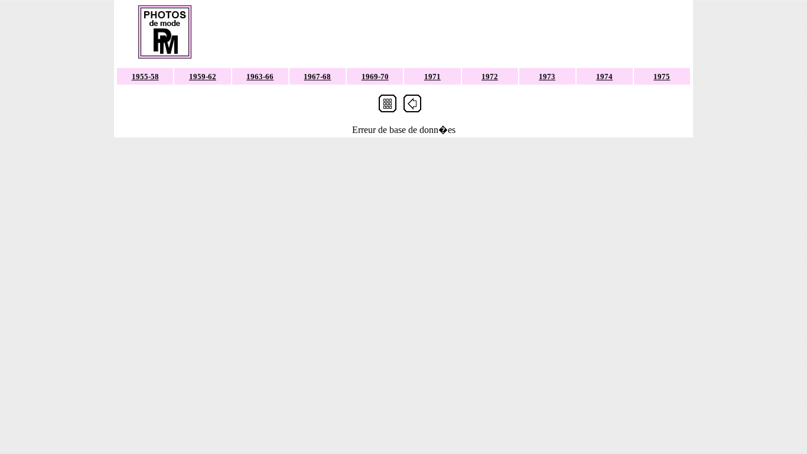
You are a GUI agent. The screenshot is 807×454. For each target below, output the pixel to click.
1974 (604, 76)
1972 (489, 76)
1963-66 (260, 76)
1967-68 (317, 76)
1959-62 (202, 76)
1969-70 (375, 76)
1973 (547, 76)
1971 (432, 76)
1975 (661, 76)
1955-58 (145, 76)
